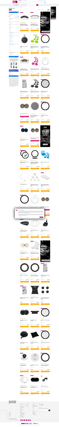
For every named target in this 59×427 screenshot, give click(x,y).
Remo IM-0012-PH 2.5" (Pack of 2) (24, 114)
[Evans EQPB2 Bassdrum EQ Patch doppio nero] (35, 380)
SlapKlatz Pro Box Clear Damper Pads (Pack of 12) (45, 275)
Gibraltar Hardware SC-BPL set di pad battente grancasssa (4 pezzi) (45, 298)
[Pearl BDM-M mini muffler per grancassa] (35, 335)
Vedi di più (10, 31)
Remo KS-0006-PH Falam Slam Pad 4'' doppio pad (24, 253)
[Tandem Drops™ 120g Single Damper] (24, 39)
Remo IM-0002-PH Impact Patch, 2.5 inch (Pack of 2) (35, 138)
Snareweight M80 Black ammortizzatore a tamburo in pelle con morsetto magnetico (24, 25)
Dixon (9, 30)
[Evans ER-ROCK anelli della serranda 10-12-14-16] (24, 380)
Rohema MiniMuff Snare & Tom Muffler (45, 231)
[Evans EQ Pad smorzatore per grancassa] (35, 290)
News (27, 405)
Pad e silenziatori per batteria (14, 79)
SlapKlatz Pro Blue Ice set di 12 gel (45, 162)
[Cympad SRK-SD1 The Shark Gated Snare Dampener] (24, 223)
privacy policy (25, 215)
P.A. (20, 405)
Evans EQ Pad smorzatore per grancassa (34, 298)
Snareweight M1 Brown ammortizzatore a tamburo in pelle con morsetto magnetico (24, 69)
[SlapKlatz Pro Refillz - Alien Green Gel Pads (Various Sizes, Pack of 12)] (35, 39)
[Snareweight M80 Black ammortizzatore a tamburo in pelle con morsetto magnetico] (24, 17)
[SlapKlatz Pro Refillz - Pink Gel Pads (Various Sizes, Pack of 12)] (35, 61)
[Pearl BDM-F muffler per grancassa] (35, 312)
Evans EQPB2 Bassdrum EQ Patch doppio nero (34, 387)
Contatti (33, 404)
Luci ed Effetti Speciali (22, 414)
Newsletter (27, 406)
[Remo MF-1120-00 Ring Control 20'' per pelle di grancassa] (45, 357)
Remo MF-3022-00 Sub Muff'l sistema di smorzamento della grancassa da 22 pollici (35, 163)
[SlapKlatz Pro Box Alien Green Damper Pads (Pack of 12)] (24, 84)
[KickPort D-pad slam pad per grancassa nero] (24, 130)
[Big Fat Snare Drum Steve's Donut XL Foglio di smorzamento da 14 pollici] (45, 39)
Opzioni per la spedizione (35, 406)
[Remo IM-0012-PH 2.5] (24, 106)
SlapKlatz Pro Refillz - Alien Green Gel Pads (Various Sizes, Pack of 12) (35, 47)
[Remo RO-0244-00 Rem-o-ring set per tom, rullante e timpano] (45, 61)
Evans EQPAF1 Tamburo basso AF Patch (35, 365)
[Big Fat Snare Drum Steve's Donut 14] (45, 106)
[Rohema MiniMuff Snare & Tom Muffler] (45, 223)
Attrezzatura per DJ (22, 406)
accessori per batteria (15, 77)
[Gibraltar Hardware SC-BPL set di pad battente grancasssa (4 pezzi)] (45, 290)
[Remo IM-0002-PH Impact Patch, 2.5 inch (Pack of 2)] (35, 130)
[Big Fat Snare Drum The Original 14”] (45, 335)
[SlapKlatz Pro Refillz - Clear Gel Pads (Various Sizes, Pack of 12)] (35, 245)
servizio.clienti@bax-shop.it (14, 419)
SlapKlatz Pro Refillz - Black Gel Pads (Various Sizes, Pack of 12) (35, 91)
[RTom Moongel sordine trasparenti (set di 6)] (24, 357)
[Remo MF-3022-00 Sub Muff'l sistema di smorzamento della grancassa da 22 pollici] (35, 154)
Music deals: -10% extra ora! (12, 71)
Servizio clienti (35, 403)
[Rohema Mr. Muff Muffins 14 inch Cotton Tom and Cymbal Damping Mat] (35, 106)
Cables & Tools (21, 415)
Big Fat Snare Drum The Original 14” (45, 343)
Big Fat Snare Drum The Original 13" (45, 320)
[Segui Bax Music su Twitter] (41, 404)
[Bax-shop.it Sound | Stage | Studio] (15, 2)
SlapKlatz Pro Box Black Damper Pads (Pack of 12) (24, 298)
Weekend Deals (11, 74)
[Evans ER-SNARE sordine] (24, 177)
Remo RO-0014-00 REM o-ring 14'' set (34, 231)
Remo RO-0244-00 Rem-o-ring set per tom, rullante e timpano (45, 69)
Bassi (20, 411)
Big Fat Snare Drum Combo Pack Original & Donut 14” (24, 162)
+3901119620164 (14, 418)
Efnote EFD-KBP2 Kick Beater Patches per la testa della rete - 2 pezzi (45, 185)
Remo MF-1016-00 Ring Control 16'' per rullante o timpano (35, 275)
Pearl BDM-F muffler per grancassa (34, 320)
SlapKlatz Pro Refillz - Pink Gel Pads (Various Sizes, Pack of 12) (35, 69)
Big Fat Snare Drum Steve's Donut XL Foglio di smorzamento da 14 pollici (45, 47)
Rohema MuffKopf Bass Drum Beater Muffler (24, 343)
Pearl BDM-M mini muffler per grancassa (34, 343)
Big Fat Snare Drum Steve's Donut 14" (44, 115)
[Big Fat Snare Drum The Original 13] (45, 312)
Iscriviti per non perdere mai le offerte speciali (43, 408)
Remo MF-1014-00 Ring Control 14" (24, 275)
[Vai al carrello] (45, 2)
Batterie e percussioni (22, 412)
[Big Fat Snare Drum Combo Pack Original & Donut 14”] (24, 154)
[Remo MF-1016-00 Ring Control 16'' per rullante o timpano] (35, 268)
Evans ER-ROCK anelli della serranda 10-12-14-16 (23, 387)
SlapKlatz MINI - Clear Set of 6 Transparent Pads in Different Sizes (35, 185)
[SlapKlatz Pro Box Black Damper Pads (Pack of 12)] (24, 290)
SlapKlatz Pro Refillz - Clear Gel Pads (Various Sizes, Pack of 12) (35, 253)
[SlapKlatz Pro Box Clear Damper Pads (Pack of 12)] (45, 268)
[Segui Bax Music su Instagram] (42, 404)
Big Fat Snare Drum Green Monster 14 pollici (44, 91)
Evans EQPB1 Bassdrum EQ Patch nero (23, 320)
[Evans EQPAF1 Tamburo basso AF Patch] (35, 357)
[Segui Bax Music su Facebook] (39, 404)
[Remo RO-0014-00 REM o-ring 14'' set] (35, 223)
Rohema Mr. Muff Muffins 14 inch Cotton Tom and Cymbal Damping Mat (35, 116)
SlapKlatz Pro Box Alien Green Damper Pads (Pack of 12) (24, 91)
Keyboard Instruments (22, 413)
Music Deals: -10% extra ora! (23, 404)
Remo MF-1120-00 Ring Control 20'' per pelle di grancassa (45, 365)
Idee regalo (10, 73)
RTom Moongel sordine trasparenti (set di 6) (23, 365)
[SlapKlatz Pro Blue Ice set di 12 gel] (45, 154)
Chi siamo (27, 404)
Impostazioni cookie (35, 414)
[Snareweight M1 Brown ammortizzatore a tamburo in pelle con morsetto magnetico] (24, 61)
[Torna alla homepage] (14, 5)
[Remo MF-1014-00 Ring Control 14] (24, 268)
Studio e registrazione (22, 407)
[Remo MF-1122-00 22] (24, 199)
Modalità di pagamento (35, 405)
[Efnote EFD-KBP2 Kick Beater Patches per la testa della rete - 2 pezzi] (45, 177)
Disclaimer (34, 412)
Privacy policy (34, 413)
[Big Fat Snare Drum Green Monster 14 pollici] (45, 84)
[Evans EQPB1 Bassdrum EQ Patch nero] (24, 312)
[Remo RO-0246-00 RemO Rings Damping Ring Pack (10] (35, 199)
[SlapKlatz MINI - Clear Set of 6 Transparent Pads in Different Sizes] (35, 177)
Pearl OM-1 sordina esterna (44, 386)
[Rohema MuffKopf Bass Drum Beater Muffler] (24, 335)
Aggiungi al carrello (25, 30)
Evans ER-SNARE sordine (23, 184)
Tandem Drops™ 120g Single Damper (24, 46)
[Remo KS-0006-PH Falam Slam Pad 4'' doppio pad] (24, 245)
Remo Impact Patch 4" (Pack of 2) (45, 207)
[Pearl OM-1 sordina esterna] (45, 380)
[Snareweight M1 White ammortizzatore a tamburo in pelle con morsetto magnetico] (35, 17)
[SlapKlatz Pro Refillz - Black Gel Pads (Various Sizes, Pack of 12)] (35, 84)
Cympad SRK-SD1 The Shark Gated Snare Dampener (24, 231)
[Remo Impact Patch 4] (45, 199)
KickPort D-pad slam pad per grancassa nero (24, 140)
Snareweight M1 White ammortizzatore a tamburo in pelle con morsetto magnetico (35, 25)
